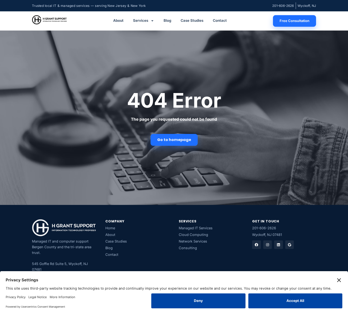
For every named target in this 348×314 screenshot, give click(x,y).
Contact (220, 20)
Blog (167, 20)
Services (140, 20)
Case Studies (192, 20)
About (118, 20)
